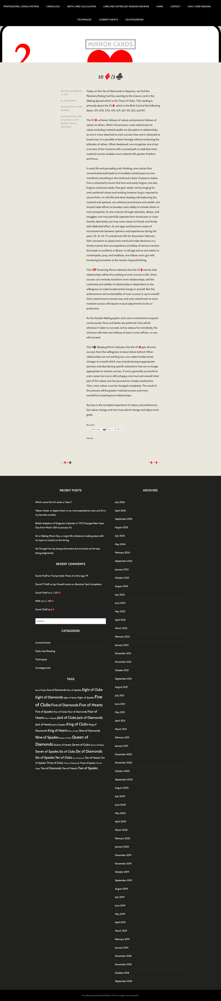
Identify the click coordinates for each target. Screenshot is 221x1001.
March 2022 (121, 628)
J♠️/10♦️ (56, 592)
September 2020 (124, 779)
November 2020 (123, 762)
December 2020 (123, 754)
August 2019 (121, 888)
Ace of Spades (74, 690)
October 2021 (122, 670)
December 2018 (123, 956)
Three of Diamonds (71, 763)
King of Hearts (58, 730)
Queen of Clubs (65, 738)
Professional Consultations (21, 6)
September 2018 (123, 981)
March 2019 (121, 930)
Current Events (108, 19)
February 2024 (122, 552)
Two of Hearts (69, 768)
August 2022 (121, 586)
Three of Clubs (55, 762)
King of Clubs (77, 724)
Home (159, 6)
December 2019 (123, 855)
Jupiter (72, 116)
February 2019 (122, 939)
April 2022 (120, 619)
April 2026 (120, 510)
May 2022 (120, 611)
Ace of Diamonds (56, 689)
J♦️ (53, 609)
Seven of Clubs (81, 744)
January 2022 (122, 645)
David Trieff (70, 100)
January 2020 (122, 846)
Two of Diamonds (51, 768)
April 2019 (120, 922)
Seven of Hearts (97, 745)
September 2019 (123, 880)
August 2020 (122, 787)
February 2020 (122, 838)
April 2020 (120, 821)
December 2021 (123, 653)
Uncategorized (134, 19)
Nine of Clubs (73, 731)
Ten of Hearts (92, 757)
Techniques (84, 19)
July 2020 (120, 796)
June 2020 (120, 804)
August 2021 (121, 687)
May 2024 (120, 544)
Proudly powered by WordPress (96, 995)
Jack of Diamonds (90, 717)
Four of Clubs (60, 711)
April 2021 (120, 720)
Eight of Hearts (70, 697)
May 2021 (120, 712)
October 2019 (122, 871)
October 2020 (122, 771)
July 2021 (119, 695)
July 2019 (119, 897)
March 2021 (121, 729)
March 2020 (121, 830)
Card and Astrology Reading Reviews (126, 6)
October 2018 (122, 972)
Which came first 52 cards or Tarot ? (53, 502)
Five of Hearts (91, 704)
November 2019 (123, 863)
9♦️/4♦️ (153, 462)
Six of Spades (45, 757)
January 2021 (121, 745)
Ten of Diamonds (78, 758)
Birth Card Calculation (81, 6)
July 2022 (120, 594)
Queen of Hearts (62, 744)
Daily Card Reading (199, 6)
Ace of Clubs (40, 690)
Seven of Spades (47, 751)
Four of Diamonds (77, 711)
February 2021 (122, 737)
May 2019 (120, 914)
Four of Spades (51, 718)
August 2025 (121, 527)
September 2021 (123, 678)
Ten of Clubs (63, 757)
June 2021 (120, 703)
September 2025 (123, 518)
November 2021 (123, 661)
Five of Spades (44, 711)
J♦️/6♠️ (67, 462)
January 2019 (121, 947)
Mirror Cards (110, 44)
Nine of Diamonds (89, 730)
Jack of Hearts (43, 724)
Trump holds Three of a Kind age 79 (69, 575)
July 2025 (120, 535)
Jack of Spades (59, 724)
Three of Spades (88, 763)
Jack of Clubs (67, 717)
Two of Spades (88, 768)
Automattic (133, 995)
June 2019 (120, 905)
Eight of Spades (86, 697)
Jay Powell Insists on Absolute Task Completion (77, 584)
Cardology (53, 6)
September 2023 (123, 561)
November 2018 (123, 964)
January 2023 (122, 569)
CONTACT (175, 6)
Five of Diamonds (64, 705)
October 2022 (122, 577)
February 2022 (122, 636)
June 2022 (120, 603)
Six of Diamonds (89, 751)
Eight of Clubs (92, 690)
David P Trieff (42, 584)
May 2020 (120, 813)
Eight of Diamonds (49, 697)
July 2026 (120, 502)
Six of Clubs (67, 751)
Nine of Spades (47, 737)
